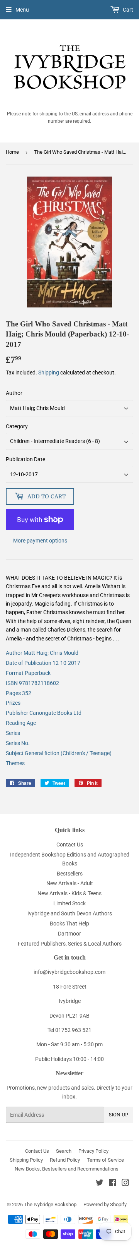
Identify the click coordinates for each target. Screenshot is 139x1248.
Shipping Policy (26, 1160)
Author (14, 393)
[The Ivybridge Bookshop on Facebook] (112, 1184)
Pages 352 (18, 693)
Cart (127, 10)
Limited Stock (69, 903)
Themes (15, 763)
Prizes (13, 703)
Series (13, 733)
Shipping (48, 372)
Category (17, 426)
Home (12, 152)
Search (63, 1151)
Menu (22, 10)
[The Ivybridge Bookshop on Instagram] (125, 1184)
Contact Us (69, 844)
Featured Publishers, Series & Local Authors (70, 944)
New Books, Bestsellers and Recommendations (67, 1169)
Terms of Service (105, 1160)
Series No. (18, 743)
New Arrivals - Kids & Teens (69, 893)
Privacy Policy (93, 1151)
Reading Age (21, 723)
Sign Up (118, 1115)
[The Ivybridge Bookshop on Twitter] (99, 1184)
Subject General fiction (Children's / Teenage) (59, 753)
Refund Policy (65, 1160)
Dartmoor (69, 933)
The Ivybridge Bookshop (50, 1204)
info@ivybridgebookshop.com (69, 972)
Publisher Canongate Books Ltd (43, 713)
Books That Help (69, 923)
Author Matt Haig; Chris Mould (42, 653)
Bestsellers (70, 873)
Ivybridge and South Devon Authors (69, 913)
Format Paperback (28, 673)
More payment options (40, 540)
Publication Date (25, 459)
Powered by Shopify (105, 1204)
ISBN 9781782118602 (32, 683)
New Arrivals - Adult (69, 883)
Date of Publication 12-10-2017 (43, 663)
